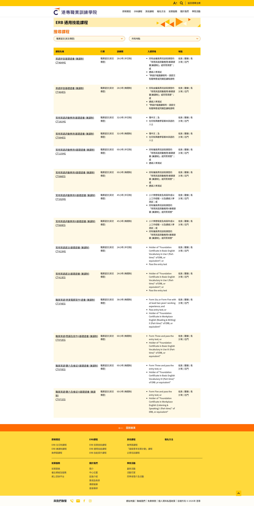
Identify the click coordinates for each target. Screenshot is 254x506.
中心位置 (93, 472)
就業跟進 (56, 468)
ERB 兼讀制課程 (59, 448)
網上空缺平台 (58, 476)
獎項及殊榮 (94, 480)
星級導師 (93, 488)
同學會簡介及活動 (135, 476)
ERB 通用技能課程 (97, 448)
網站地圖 (130, 501)
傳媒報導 (93, 484)
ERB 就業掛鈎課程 (97, 444)
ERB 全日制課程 (59, 444)
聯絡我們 (141, 501)
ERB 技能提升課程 (97, 452)
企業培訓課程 (133, 452)
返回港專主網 (194, 2)
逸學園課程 (57, 452)
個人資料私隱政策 (166, 501)
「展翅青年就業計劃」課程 (139, 448)
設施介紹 (93, 476)
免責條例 (152, 501)
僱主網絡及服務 (59, 472)
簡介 (91, 468)
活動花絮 (131, 472)
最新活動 (131, 468)
